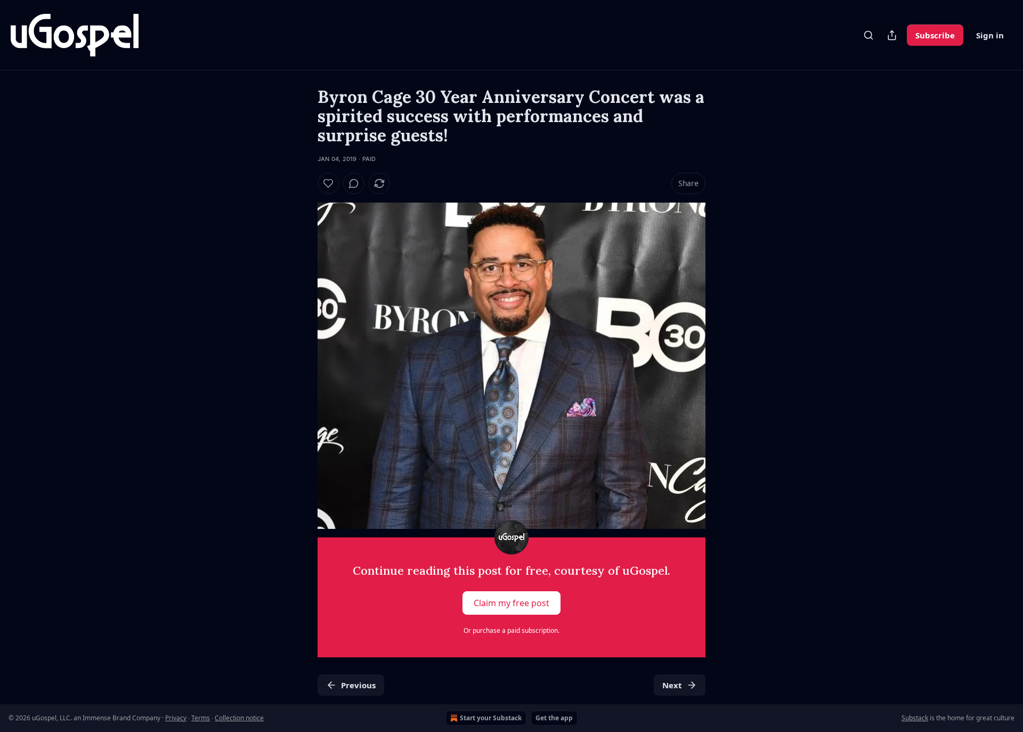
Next (672, 685)
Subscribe (935, 35)
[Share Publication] (892, 35)
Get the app (554, 717)
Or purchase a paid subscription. (511, 630)
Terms (200, 717)
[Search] (868, 35)
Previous (358, 685)
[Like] (328, 183)
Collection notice (239, 717)
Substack (915, 717)
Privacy (175, 717)
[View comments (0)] (353, 183)
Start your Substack (491, 717)
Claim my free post (511, 603)
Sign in (990, 35)
